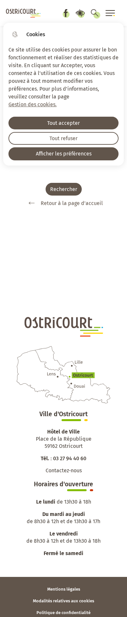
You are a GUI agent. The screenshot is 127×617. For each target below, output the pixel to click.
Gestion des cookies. (32, 104)
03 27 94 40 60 (69, 458)
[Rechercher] (95, 13)
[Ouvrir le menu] (110, 13)
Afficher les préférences (64, 154)
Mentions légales (63, 589)
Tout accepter (63, 123)
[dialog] (63, 94)
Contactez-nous (64, 470)
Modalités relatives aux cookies (63, 600)
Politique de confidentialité (63, 612)
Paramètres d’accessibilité (80, 13)
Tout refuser (63, 138)
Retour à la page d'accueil (72, 203)
